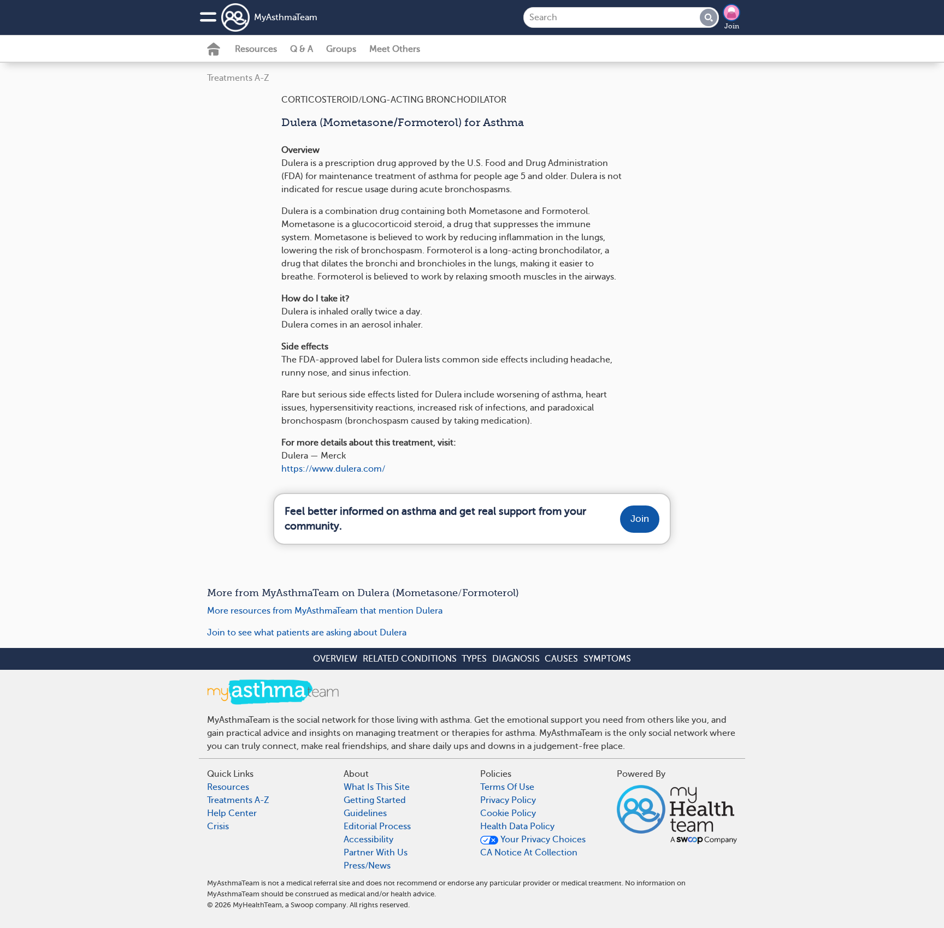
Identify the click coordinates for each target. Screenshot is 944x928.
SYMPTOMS (607, 659)
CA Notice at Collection (528, 853)
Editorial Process (377, 826)
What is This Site (377, 787)
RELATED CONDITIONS (410, 659)
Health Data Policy (517, 826)
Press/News (367, 866)
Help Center (232, 813)
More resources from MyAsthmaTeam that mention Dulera (324, 611)
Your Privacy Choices (542, 839)
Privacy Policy (508, 800)
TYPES (474, 659)
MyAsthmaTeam (285, 17)
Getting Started (375, 800)
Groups (341, 49)
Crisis (218, 826)
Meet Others (394, 49)
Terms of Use (507, 787)
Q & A (301, 49)
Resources (256, 49)
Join (731, 26)
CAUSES (561, 659)
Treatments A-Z (238, 78)
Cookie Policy (508, 813)
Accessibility (368, 839)
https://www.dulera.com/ (333, 469)
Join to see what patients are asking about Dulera (306, 633)
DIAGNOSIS (516, 659)
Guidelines (365, 813)
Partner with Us (376, 853)
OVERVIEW (335, 659)
